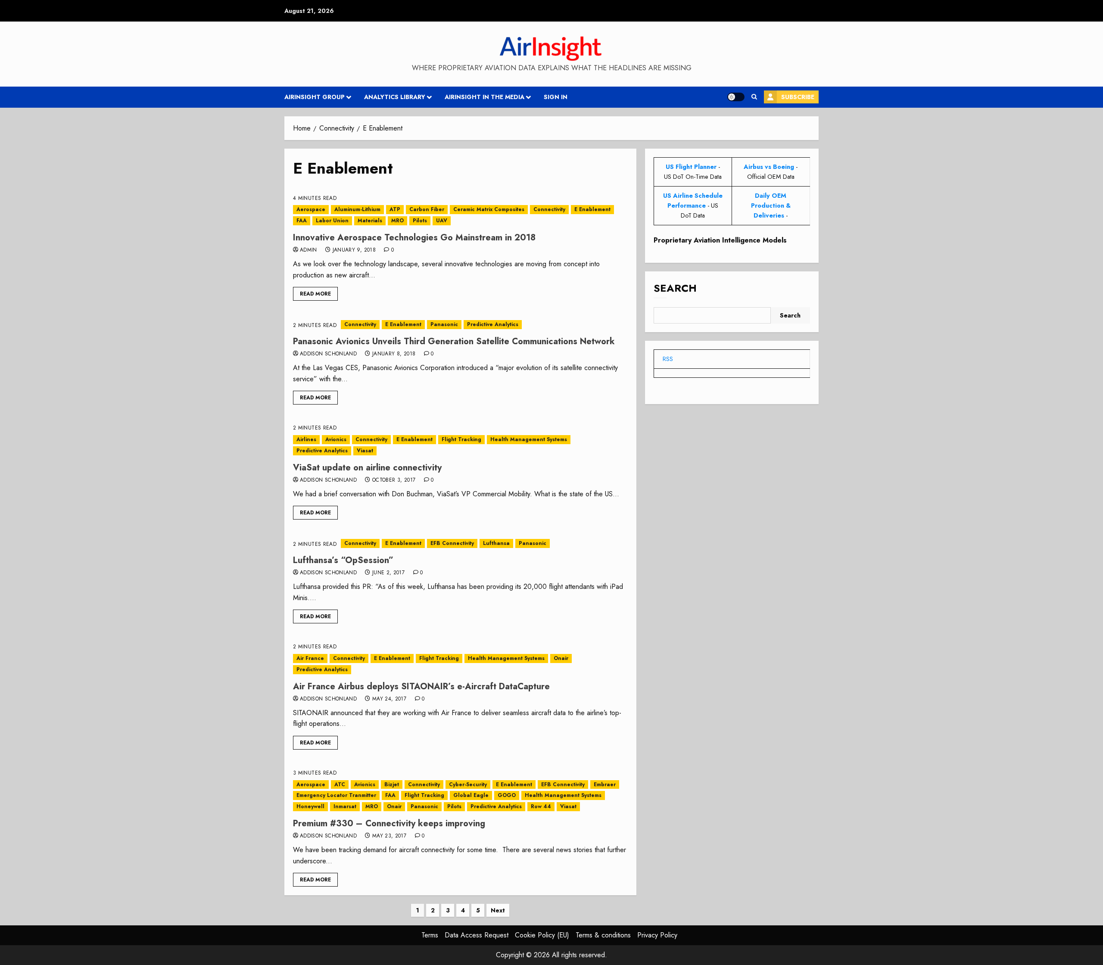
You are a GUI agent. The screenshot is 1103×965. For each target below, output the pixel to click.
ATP (394, 209)
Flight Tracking (461, 439)
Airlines (306, 439)
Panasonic (444, 324)
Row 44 (541, 806)
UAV (441, 220)
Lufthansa (496, 543)
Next (498, 910)
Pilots (420, 220)
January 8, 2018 (393, 354)
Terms (429, 935)
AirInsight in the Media (484, 97)
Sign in (555, 97)
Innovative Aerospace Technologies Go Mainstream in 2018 (414, 237)
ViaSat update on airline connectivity (367, 467)
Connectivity (549, 209)
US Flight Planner (691, 166)
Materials (370, 220)
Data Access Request (476, 935)
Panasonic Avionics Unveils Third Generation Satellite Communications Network (454, 341)
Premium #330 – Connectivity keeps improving (389, 823)
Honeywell (310, 806)
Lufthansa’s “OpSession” (343, 560)
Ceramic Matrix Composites (488, 209)
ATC (339, 784)
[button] (754, 97)
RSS (668, 359)
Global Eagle (471, 795)
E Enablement (592, 209)
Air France (310, 658)
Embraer (605, 784)
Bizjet (391, 784)
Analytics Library (394, 97)
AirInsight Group (314, 97)
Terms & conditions (603, 935)
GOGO (507, 795)
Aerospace (310, 209)
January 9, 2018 (354, 250)
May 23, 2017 (389, 836)
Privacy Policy (657, 935)
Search (675, 288)
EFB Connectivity (452, 543)
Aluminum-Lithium (357, 209)
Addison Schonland (328, 354)
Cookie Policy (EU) (542, 935)
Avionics (335, 439)
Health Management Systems (528, 439)
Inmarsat (344, 806)
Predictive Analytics (492, 324)
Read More (315, 294)
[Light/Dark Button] (736, 97)
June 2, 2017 (388, 573)
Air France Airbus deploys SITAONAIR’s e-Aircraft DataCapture (421, 686)
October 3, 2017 (393, 480)
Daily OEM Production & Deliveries (771, 205)
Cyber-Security (468, 784)
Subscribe (797, 97)
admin (308, 250)
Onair (561, 658)
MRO (397, 220)
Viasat (365, 450)
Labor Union (332, 220)
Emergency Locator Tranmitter (336, 795)
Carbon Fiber (426, 209)
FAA (301, 220)
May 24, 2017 (389, 699)
